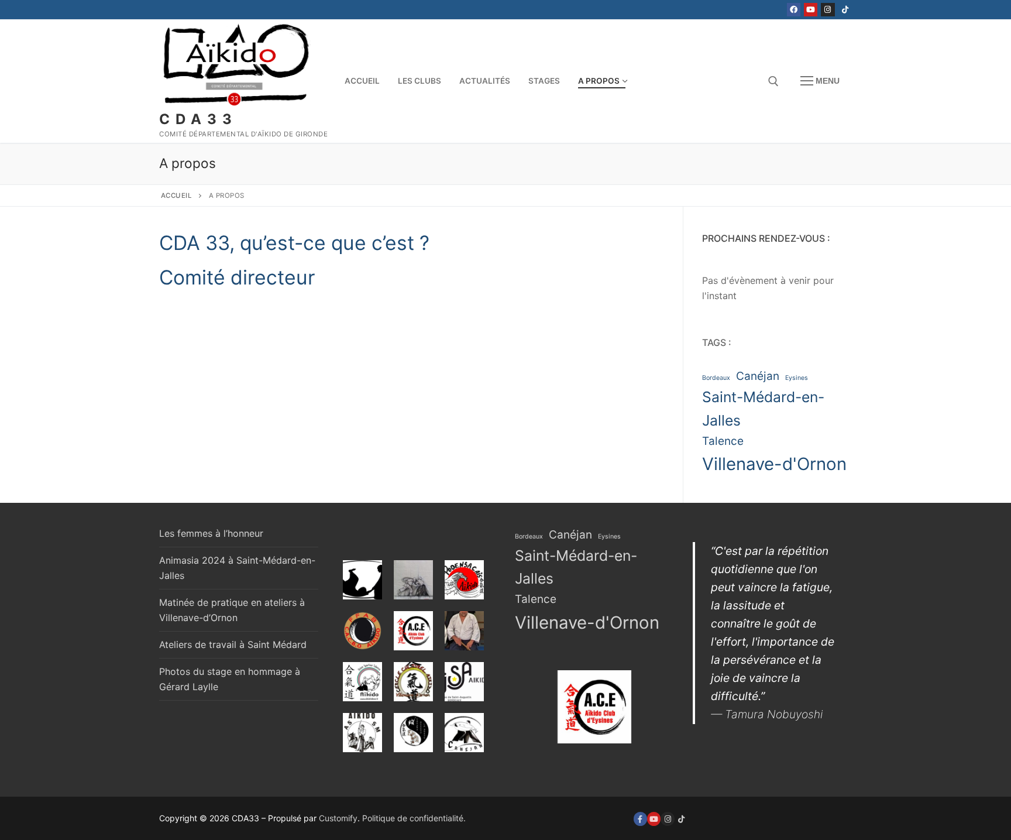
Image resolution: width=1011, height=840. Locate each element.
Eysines (796, 378)
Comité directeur (237, 277)
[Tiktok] (845, 9)
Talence (723, 441)
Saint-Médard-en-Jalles (763, 408)
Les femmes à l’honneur (211, 533)
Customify (338, 818)
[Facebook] (793, 9)
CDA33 (198, 119)
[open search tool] (773, 81)
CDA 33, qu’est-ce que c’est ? (294, 243)
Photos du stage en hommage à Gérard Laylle (229, 679)
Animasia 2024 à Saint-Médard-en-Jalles (237, 567)
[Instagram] (827, 9)
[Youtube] (810, 9)
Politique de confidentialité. (414, 818)
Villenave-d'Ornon (774, 464)
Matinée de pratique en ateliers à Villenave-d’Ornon (232, 609)
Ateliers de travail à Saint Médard (233, 644)
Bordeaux (716, 378)
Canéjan (757, 376)
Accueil (176, 195)
